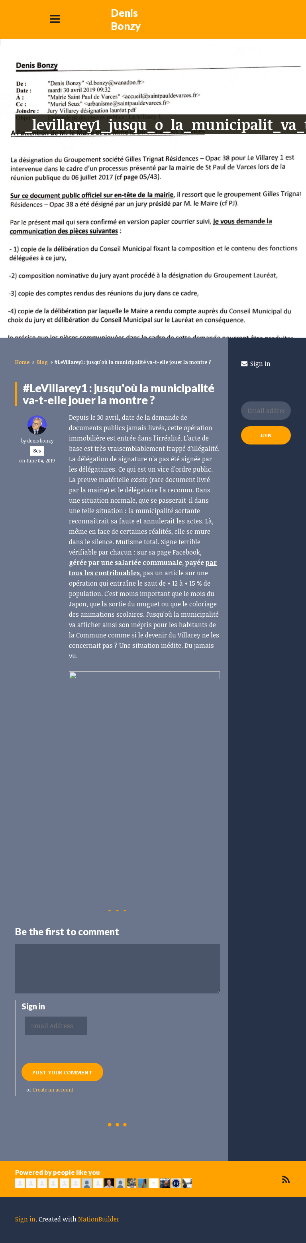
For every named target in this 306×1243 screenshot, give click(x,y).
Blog (42, 362)
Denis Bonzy (126, 19)
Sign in (260, 363)
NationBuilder (99, 1219)
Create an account (53, 1089)
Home (22, 362)
